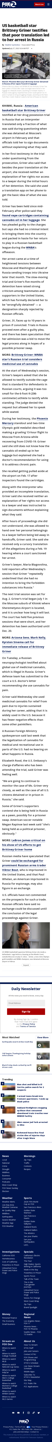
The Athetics (29, 1233)
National (5, 1163)
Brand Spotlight (30, 1307)
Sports (28, 1198)
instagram (28, 1413)
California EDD (8, 1255)
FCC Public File (30, 1383)
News (5, 1156)
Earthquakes (7, 1216)
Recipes (27, 1169)
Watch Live (39, 4)
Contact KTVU (30, 1354)
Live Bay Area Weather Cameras (10, 1206)
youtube (18, 1413)
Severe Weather (9, 1220)
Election (5, 1191)
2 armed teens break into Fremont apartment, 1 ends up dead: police (32, 1099)
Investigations (10, 1251)
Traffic (26, 1163)
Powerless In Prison (10, 1265)
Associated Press (28, 45)
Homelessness (8, 1258)
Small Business (8, 1324)
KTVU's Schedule (31, 1363)
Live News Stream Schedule (32, 1367)
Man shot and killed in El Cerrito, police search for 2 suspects (30, 1087)
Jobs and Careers (31, 1351)
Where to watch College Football (9, 1354)
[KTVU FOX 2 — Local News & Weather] (10, 4)
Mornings (29, 1156)
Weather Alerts (8, 1201)
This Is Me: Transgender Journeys (29, 1284)
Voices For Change (32, 1298)
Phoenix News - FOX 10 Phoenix (31, 1327)
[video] (43, 1044)
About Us (29, 1341)
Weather (7, 1198)
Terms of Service (28, 1026)
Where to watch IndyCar (9, 1371)
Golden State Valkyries (29, 1222)
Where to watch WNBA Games (9, 1392)
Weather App (7, 1223)
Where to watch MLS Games (9, 1397)
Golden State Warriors (29, 1211)
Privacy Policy (29, 1024)
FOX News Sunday (10, 1188)
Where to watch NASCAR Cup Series (10, 1365)
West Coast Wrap (9, 1185)
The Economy (8, 1321)
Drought (5, 1169)
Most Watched (10, 1037)
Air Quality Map (8, 1210)
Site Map (27, 1380)
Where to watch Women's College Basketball (9, 1385)
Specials (28, 1251)
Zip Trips (27, 1160)
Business (6, 1175)
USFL (26, 1245)
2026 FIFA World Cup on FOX (31, 1202)
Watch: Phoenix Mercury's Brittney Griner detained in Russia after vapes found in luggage (25, 82)
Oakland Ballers (30, 1230)
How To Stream (31, 1345)
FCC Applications (31, 1386)
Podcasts (6, 1182)
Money (6, 1314)
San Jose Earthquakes (29, 1240)
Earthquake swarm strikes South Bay (17, 1042)
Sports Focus (29, 1276)
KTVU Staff (28, 1348)
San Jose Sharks (31, 1236)
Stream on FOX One (8, 1343)
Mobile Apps (29, 1371)
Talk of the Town (31, 1279)
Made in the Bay (31, 1269)
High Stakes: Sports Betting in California (32, 1265)
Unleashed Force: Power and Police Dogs (9, 1270)
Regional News (29, 1316)
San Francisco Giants (30, 1217)
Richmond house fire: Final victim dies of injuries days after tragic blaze (31, 1135)
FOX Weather (8, 1226)
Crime (4, 1166)
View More (43, 1037)
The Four (28, 1261)
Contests (28, 1166)
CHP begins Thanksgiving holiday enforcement (16, 1054)
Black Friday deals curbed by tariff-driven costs (17, 1066)
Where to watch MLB (9, 1360)
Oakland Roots (30, 1227)
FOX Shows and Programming (30, 1358)
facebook (23, 1413)
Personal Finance (9, 1318)
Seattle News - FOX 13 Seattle (32, 1333)
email (13, 1413)
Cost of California (9, 1261)
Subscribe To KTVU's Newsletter (32, 1375)
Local (4, 1160)
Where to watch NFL (9, 1349)
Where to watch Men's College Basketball (9, 1377)
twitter (39, 1413)
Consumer (6, 1178)
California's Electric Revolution (32, 1256)
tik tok (33, 1413)
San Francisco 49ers (32, 1207)
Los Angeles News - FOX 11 (32, 1322)
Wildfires (5, 1172)
